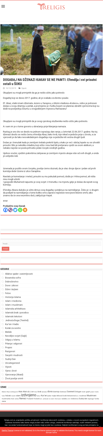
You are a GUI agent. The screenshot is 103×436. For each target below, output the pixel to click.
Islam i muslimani (14, 305)
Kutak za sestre (13, 328)
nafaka (17, 399)
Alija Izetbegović (12, 392)
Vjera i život (11, 370)
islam (18, 395)
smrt (68, 399)
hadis (97, 392)
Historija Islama (13, 297)
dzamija (56, 392)
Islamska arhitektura (15, 308)
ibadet (13, 396)
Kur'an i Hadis (12, 324)
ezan (83, 392)
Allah (20, 392)
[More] (25, 210)
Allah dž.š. (27, 392)
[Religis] (51, 6)
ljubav (49, 396)
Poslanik (30, 399)
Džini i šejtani (11, 289)
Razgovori (10, 351)
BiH (32, 392)
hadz (3, 396)
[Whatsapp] (20, 210)
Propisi (8, 347)
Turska (96, 399)
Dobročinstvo (11, 281)
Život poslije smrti (14, 378)
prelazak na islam (48, 399)
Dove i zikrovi (11, 285)
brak (39, 391)
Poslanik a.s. (38, 399)
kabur (38, 396)
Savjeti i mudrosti (13, 355)
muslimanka (6, 399)
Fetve (8, 293)
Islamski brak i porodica (17, 312)
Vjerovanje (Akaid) (14, 374)
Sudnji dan (83, 399)
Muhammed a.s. (73, 396)
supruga (91, 399)
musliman (82, 396)
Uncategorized (12, 363)
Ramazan (58, 399)
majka (54, 396)
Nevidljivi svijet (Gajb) (16, 335)
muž (12, 399)
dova (50, 391)
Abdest (4, 392)
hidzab (8, 395)
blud (35, 392)
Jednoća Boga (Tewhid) (17, 320)
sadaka (64, 399)
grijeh (88, 392)
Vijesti (23, 88)
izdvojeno (28, 395)
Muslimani (91, 395)
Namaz (22, 398)
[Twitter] (15, 210)
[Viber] (10, 210)
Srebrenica (74, 399)
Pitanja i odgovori (13, 343)
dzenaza (63, 392)
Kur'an (44, 395)
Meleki (8, 332)
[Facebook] (5, 210)
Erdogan (78, 391)
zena (4, 401)
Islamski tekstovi (13, 316)
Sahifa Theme (7, 431)
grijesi (92, 392)
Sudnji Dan (10, 359)
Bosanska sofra (13, 277)
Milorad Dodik (62, 396)
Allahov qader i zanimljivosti (19, 273)
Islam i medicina (13, 301)
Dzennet (70, 391)
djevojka (44, 392)
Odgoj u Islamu (12, 339)
